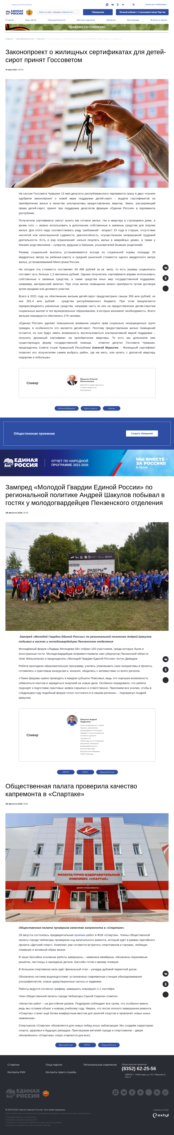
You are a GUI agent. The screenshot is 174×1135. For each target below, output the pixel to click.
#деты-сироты (90, 408)
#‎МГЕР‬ (66, 772)
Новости (41, 39)
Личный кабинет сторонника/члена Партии (142, 12)
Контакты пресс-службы (61, 1072)
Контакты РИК (16, 1072)
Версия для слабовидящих (156, 4)
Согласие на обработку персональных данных (28, 1125)
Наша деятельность (57, 20)
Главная (9, 39)
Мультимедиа (133, 20)
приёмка (80, 935)
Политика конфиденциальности (21, 1120)
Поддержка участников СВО (87, 27)
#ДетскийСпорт (66, 1045)
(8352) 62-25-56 (139, 1068)
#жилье (111, 408)
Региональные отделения (100, 1064)
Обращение (98, 12)
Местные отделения (86, 20)
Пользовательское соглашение (20, 1117)
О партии (9, 20)
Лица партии (30, 20)
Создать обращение (142, 433)
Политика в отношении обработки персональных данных (33, 1122)
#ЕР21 (85, 772)
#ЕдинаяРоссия (107, 772)
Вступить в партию (159, 20)
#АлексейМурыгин (66, 408)
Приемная (111, 20)
